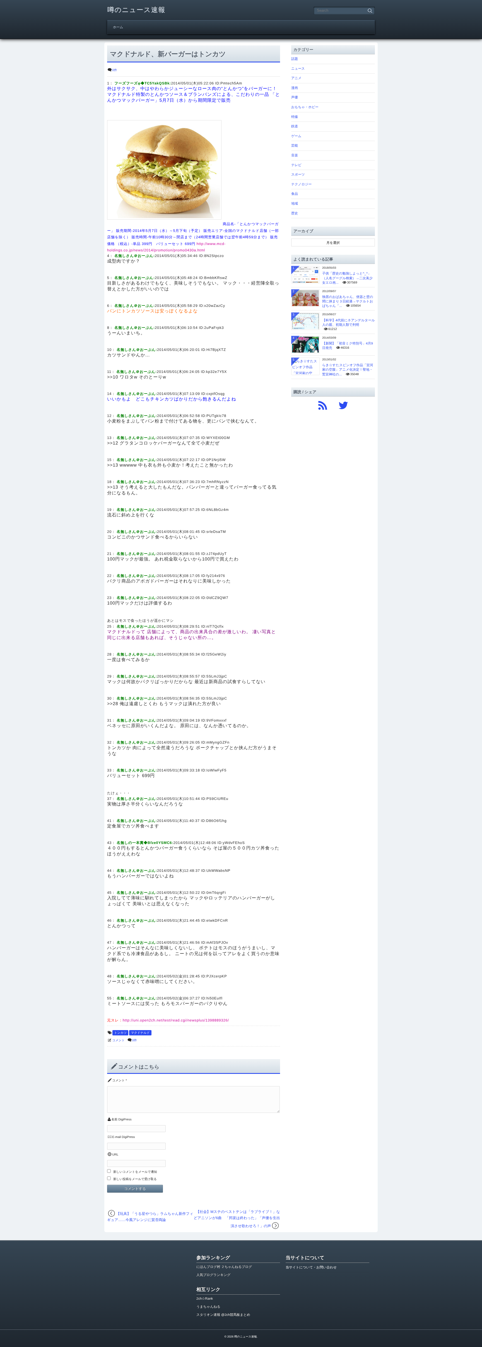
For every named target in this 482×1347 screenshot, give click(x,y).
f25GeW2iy (216, 654)
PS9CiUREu (217, 799)
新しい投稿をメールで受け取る (135, 1179)
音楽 (294, 155)
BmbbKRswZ (215, 278)
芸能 (294, 145)
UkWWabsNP (218, 870)
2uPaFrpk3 (214, 328)
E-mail (116, 1137)
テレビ (296, 165)
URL (115, 1154)
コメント (118, 1040)
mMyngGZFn (218, 742)
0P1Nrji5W (216, 460)
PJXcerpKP (216, 976)
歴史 (294, 213)
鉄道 (294, 126)
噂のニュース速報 (136, 10)
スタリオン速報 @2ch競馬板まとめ (223, 1315)
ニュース (298, 69)
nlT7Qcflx (215, 626)
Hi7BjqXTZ (216, 350)
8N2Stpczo (214, 256)
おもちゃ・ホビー (305, 107)
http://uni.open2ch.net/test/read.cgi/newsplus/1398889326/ (176, 1020)
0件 (114, 70)
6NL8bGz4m (217, 510)
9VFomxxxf (216, 720)
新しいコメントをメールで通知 (135, 1172)
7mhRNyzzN (217, 482)
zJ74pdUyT (216, 554)
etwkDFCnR (217, 920)
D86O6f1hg (216, 821)
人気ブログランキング (213, 1275)
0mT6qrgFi (216, 892)
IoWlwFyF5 (216, 770)
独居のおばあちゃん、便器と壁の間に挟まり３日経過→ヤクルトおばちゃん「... (347, 301)
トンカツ (120, 1033)
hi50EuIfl (214, 998)
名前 (114, 1119)
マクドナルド (140, 1033)
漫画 (294, 88)
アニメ (296, 78)
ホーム (118, 27)
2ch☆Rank (204, 1298)
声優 (294, 97)
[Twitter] (343, 404)
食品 (294, 194)
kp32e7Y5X (216, 372)
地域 (294, 203)
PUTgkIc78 (216, 416)
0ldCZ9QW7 (217, 598)
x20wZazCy (214, 306)
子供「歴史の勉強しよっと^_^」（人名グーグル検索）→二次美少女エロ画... (347, 277)
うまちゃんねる (208, 1307)
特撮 (294, 117)
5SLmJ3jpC (216, 676)
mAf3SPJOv (217, 942)
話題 (294, 59)
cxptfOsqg (215, 394)
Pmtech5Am (231, 83)
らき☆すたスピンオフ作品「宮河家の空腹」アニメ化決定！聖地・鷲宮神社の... (347, 369)
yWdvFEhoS (234, 843)
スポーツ (298, 174)
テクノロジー (301, 184)
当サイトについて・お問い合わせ (311, 1267)
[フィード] (322, 404)
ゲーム (296, 136)
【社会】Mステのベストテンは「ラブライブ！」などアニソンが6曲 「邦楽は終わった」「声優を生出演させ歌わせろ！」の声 (237, 1219)
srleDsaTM (216, 532)
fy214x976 (215, 576)
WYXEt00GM (218, 438)
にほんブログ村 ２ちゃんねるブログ (224, 1267)
